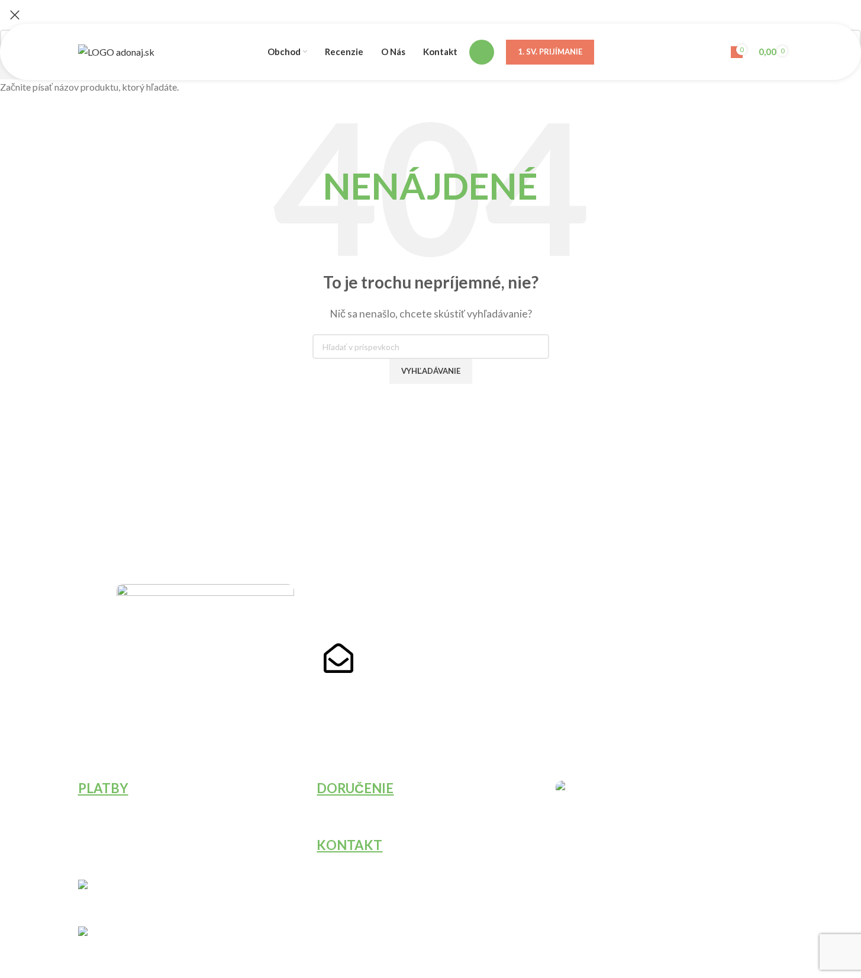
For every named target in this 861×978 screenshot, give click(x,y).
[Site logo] (116, 50)
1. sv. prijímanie (550, 51)
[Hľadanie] (481, 52)
